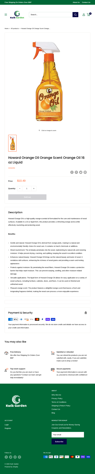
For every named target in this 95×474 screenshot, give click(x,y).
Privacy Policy (57, 398)
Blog (53, 413)
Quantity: (12, 188)
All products (15, 28)
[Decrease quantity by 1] (19, 188)
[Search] (75, 14)
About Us (76, 2)
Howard (11, 168)
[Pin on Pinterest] (76, 172)
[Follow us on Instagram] (15, 457)
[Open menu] (6, 15)
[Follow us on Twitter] (10, 457)
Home (7, 28)
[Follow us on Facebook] (6, 457)
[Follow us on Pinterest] (19, 457)
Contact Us (86, 2)
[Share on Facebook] (72, 172)
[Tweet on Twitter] (80, 172)
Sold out (27, 197)
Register (8, 428)
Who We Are (56, 395)
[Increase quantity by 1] (33, 188)
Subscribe (59, 442)
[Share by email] (85, 172)
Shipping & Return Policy (61, 406)
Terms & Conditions (59, 402)
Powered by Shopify (11, 467)
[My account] (84, 14)
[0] (88, 14)
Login (7, 425)
